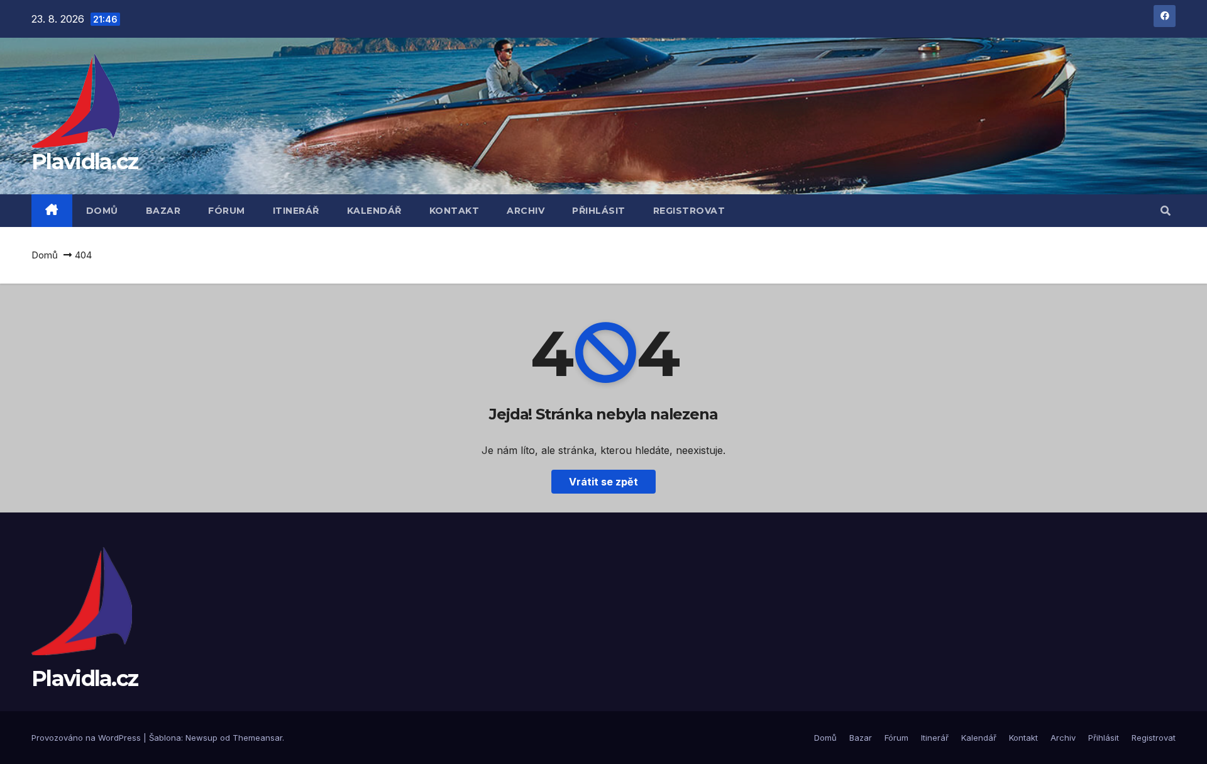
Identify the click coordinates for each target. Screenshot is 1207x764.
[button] (1165, 210)
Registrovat (689, 210)
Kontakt (454, 210)
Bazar (163, 210)
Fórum (226, 210)
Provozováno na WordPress (87, 738)
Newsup (201, 738)
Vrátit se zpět (603, 481)
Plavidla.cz (84, 161)
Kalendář (374, 210)
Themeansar (257, 738)
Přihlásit (599, 210)
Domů (102, 210)
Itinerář (296, 210)
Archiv (525, 210)
